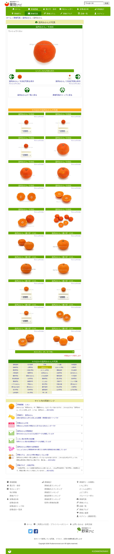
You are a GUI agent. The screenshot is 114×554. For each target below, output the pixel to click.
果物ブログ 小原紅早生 (25, 465)
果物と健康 (83, 512)
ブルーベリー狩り (86, 495)
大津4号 (73, 367)
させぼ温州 (44, 376)
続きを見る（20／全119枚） (44, 351)
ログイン (100, 13)
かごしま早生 (45, 370)
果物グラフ (14, 495)
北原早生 (59, 373)
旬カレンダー (67, 9)
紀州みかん (44, 373)
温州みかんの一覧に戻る (27, 95)
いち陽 (59, 364)
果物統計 (100, 9)
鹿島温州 (59, 370)
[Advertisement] (45, 102)
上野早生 (30, 367)
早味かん (30, 384)
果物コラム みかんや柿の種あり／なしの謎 (32, 455)
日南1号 (59, 381)
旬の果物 (13, 492)
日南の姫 (59, 384)
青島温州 (15, 364)
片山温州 (74, 370)
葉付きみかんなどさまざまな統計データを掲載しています (35, 434)
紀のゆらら (74, 373)
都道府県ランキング (52, 495)
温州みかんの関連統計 (25, 431)
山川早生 (59, 389)
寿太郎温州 (15, 378)
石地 (44, 364)
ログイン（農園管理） (88, 516)
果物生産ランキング (52, 485)
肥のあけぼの (16, 387)
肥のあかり (74, 384)
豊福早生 (15, 381)
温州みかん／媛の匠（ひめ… (26, 233)
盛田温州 (44, 389)
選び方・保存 (51, 9)
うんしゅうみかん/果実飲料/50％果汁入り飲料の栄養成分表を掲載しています (41, 449)
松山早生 (59, 387)
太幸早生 (30, 378)
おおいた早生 (59, 367)
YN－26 (44, 392)
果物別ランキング (51, 492)
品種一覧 (84, 13)
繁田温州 (59, 376)
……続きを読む (49, 410)
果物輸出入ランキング (53, 489)
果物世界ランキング (52, 499)
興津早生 (15, 370)
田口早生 (59, 378)
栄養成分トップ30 (17, 506)
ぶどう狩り (83, 492)
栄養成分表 (84, 9)
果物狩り (17, 13)
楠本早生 (15, 376)
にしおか (44, 381)
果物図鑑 (34, 9)
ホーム (17, 9)
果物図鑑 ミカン (23, 404)
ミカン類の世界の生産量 (25, 439)
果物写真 (34, 13)
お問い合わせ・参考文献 (82, 524)
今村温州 (74, 364)
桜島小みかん (30, 376)
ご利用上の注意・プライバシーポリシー (52, 524)
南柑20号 (30, 381)
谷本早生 (74, 378)
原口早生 (44, 384)
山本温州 (15, 392)
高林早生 (44, 378)
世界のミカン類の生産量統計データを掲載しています (33, 441)
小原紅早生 (30, 370)
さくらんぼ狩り (85, 489)
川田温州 (15, 373)
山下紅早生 (74, 389)
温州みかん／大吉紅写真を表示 (21, 81)
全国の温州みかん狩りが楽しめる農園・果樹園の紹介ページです (37, 418)
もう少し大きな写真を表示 (44, 70)
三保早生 (74, 387)
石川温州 (30, 364)
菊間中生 (30, 373)
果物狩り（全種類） (87, 482)
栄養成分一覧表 (16, 509)
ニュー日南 (74, 381)
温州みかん (26, 17)
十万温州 (74, 376)
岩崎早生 (15, 367)
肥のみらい (30, 387)
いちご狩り (83, 485)
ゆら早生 (30, 392)
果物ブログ (67, 13)
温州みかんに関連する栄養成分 (28, 447)
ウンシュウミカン (15, 83)
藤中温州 (44, 387)
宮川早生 (15, 389)
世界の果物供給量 (51, 502)
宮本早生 (30, 389)
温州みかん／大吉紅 (26, 114)
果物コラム (51, 13)
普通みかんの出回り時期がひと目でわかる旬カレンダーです (36, 426)
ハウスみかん (16, 384)
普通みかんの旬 (22, 423)
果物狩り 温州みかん (25, 415)
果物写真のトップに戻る (62, 95)
